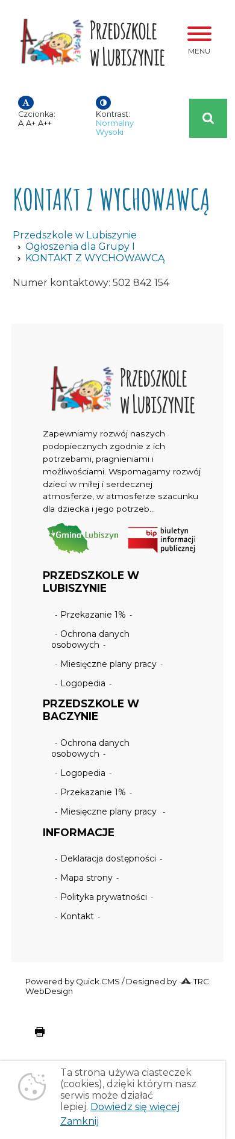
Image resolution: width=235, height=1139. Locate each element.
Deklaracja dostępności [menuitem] (108, 858)
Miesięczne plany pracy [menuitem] (108, 664)
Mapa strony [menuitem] (86, 877)
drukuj (30, 1037)
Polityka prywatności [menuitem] (103, 897)
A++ (45, 123)
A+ (31, 123)
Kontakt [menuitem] (77, 916)
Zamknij (79, 1121)
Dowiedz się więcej (135, 1107)
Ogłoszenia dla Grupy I (80, 246)
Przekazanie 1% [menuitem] (93, 614)
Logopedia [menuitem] (82, 683)
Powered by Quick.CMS (72, 981)
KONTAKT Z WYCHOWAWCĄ (94, 258)
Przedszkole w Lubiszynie (75, 235)
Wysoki (110, 132)
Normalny (115, 123)
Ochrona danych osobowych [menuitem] (90, 639)
